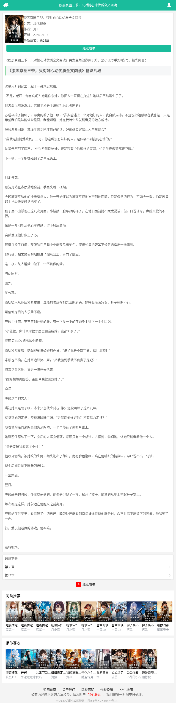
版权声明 (87, 690)
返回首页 (49, 690)
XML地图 (126, 690)
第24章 (44, 40)
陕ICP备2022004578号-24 (103, 701)
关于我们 (68, 690)
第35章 (9, 567)
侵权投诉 (106, 690)
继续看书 (88, 48)
